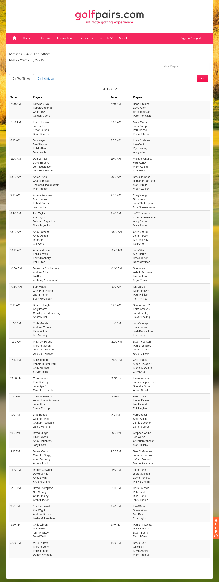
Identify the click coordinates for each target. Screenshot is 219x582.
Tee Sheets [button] (85, 38)
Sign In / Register (192, 38)
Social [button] (123, 38)
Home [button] (27, 38)
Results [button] (104, 38)
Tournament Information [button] (56, 38)
